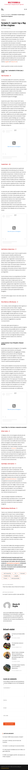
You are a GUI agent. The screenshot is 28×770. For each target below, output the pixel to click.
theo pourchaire (15, 578)
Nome (5, 700)
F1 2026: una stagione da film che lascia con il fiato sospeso (14, 755)
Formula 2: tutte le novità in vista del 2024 (13, 594)
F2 (15, 573)
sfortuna (14, 448)
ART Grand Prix (7, 573)
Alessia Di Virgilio (6, 28)
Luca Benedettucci (18, 647)
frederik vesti (7, 576)
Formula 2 (7, 14)
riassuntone (14, 61)
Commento (6, 688)
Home (2, 14)
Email (4, 708)
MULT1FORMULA (14, 2)
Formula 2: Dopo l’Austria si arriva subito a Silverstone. (18, 666)
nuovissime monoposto (13, 563)
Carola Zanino (17, 661)
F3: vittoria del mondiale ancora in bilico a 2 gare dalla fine (14, 750)
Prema (5, 578)
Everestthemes (5, 768)
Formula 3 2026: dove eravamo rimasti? (13, 737)
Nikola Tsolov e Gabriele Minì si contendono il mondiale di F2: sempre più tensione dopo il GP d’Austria (18, 656)
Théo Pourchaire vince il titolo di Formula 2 (14, 587)
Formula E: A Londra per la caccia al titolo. (13, 746)
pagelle (7, 61)
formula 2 (22, 573)
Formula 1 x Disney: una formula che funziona (12, 741)
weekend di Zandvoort (11, 479)
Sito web (5, 715)
